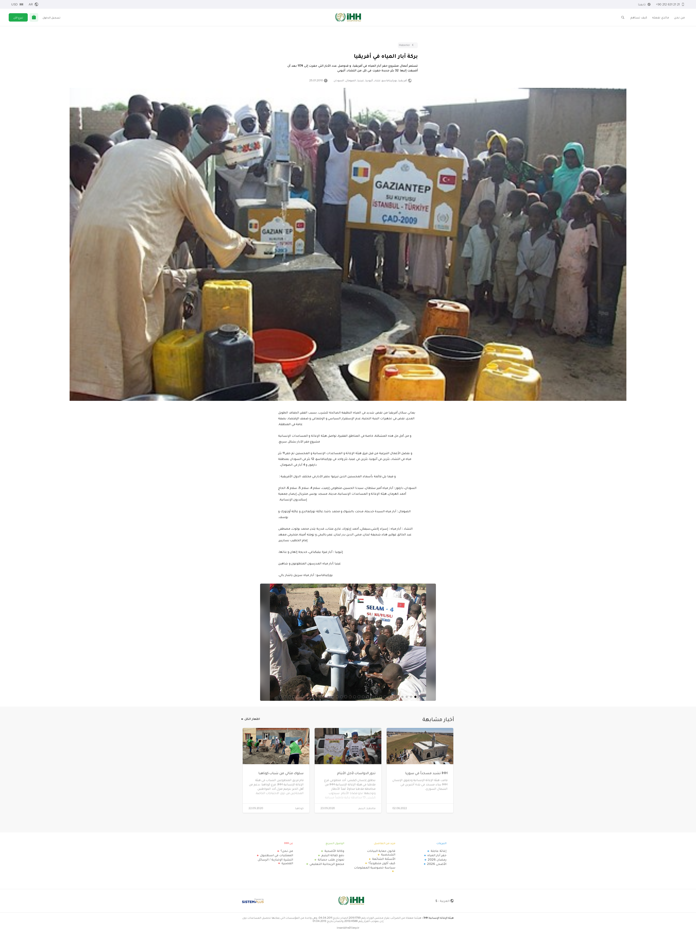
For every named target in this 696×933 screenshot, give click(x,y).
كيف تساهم (638, 17)
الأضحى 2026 (436, 864)
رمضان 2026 (437, 859)
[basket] (34, 17)
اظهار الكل (252, 719)
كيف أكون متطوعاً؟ (381, 863)
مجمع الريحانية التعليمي (327, 864)
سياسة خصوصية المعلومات (374, 868)
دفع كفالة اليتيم (332, 855)
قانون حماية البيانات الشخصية (381, 852)
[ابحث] (623, 17)
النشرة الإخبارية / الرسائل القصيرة (275, 861)
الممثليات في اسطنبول (276, 855)
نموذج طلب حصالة (331, 859)
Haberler (404, 45)
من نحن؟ (287, 851)
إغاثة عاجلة (438, 851)
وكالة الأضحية (334, 851)
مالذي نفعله (660, 17)
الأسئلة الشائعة (383, 859)
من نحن (679, 17)
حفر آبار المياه (436, 855)
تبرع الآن (18, 17)
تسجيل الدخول (51, 17)
